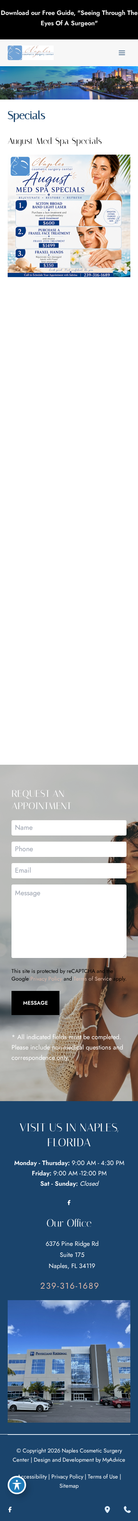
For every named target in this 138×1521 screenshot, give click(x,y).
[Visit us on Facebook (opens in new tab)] (69, 1203)
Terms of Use (103, 1476)
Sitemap (69, 1486)
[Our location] (107, 1509)
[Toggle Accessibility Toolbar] (17, 1485)
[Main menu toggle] (121, 53)
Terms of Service (93, 978)
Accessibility (32, 1476)
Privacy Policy (46, 978)
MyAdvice (113, 1460)
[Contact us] (127, 1509)
